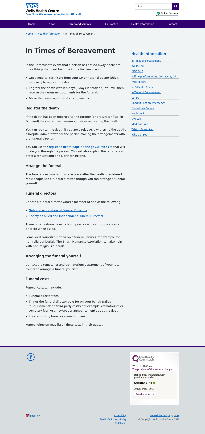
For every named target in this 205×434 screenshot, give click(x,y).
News (52, 24)
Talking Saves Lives (142, 129)
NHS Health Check (142, 87)
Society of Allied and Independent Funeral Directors (66, 216)
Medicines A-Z (139, 124)
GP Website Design (160, 415)
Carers (135, 97)
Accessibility (120, 415)
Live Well (136, 118)
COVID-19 (137, 71)
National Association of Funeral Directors (58, 210)
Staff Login (120, 423)
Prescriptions (138, 81)
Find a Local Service (142, 108)
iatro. (176, 415)
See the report (143, 394)
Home (31, 24)
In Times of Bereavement (146, 60)
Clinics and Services (79, 24)
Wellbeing (137, 66)
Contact (172, 24)
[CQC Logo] (143, 361)
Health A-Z (137, 113)
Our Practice (111, 24)
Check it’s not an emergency (148, 102)
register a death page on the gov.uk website (80, 147)
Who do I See (139, 134)
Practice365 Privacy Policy (113, 419)
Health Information (142, 24)
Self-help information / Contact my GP (153, 76)
